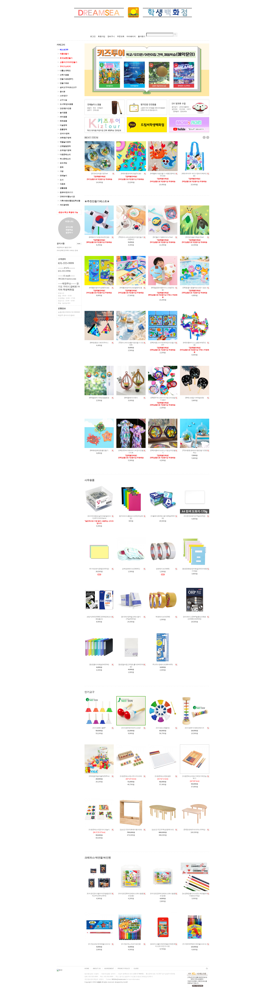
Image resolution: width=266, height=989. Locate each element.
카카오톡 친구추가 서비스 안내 (67, 250)
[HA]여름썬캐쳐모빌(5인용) (131, 174)
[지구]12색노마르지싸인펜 (131, 944)
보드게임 (62, 163)
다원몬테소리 (64, 154)
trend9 (125, 982)
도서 (60, 180)
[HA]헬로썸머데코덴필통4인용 (131, 288)
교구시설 (62, 100)
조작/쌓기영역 (64, 150)
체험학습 (69, 230)
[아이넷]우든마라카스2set (131, 728)
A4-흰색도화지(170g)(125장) (194, 516)
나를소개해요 (64, 71)
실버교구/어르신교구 (67, 87)
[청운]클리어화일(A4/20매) (99, 664)
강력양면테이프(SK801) (131, 569)
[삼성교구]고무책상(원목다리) (163, 830)
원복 (60, 167)
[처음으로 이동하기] (207, 967)
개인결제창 (63, 205)
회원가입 (101, 36)
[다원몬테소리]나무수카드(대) (131, 776)
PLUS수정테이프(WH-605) (163, 664)
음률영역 (62, 129)
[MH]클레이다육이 (131, 398)
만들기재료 (63, 83)
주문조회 (120, 36)
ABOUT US (97, 968)
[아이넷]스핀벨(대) (163, 728)
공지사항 (69, 227)
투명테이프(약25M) (163, 617)
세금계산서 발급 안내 (64, 247)
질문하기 (69, 233)
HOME (87, 968)
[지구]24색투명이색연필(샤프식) (194, 944)
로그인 (93, 36)
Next (207, 137)
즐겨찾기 (141, 36)
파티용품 (62, 117)
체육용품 (62, 121)
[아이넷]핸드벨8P (99, 728)
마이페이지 (131, 36)
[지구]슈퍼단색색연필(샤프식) (99, 944)
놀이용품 (62, 113)
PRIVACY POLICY (124, 968)
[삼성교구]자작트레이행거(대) (131, 830)
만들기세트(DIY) (65, 79)
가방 (60, 171)
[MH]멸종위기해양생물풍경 (99, 398)
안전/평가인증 (64, 108)
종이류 (61, 92)
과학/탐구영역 (64, 138)
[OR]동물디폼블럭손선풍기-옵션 (194, 288)
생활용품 (62, 188)
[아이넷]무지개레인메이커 (194, 728)
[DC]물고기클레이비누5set (163, 237)
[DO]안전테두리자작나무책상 (194, 830)
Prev (204, 137)
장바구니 (111, 36)
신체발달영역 (64, 146)
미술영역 (62, 125)
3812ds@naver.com (119, 979)
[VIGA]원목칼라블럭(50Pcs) (99, 776)
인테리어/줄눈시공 (66, 196)
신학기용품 (63, 75)
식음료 (61, 184)
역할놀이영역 (64, 142)
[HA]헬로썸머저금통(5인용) (99, 288)
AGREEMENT (109, 968)
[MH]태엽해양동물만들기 (99, 450)
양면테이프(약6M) (162, 569)
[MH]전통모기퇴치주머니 (99, 343)
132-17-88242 (138, 974)
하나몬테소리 (64, 159)
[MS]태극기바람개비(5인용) (99, 237)
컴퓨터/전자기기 (65, 192)
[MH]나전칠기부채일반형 (194, 398)
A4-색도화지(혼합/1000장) (99, 569)
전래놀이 (62, 176)
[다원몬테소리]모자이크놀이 (99, 830)
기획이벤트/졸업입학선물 (68, 201)
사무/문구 (62, 96)
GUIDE (136, 968)
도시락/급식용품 (65, 104)
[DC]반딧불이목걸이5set (195, 237)
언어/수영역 (63, 133)
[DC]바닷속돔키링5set (99, 174)
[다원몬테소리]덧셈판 (163, 776)
